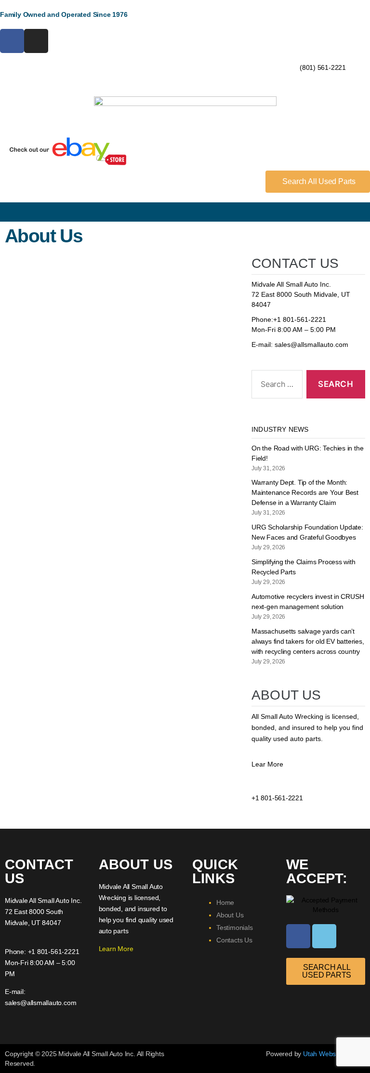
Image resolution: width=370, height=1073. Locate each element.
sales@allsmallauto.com (311, 344)
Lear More (267, 764)
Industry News (280, 429)
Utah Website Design (334, 1054)
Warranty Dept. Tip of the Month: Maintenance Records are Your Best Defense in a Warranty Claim (304, 492)
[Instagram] (36, 41)
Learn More (116, 949)
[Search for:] (275, 386)
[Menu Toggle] (185, 212)
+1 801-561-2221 (299, 319)
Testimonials (234, 927)
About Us (229, 915)
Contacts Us (234, 940)
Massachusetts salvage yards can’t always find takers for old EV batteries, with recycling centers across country (307, 641)
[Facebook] (12, 41)
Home (225, 902)
